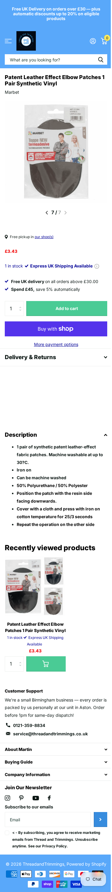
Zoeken (100, 59)
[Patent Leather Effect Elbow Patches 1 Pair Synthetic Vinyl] (35, 586)
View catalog (8, 40)
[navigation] (47, 212)
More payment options (56, 344)
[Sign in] (93, 41)
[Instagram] (7, 798)
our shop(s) (44, 237)
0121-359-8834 (29, 725)
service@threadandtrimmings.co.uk (50, 733)
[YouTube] (36, 798)
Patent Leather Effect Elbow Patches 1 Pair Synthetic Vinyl (35, 627)
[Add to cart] (46, 663)
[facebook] (49, 798)
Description (21, 434)
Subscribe (96, 819)
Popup (96, 265)
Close (54, 749)
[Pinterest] (21, 798)
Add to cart (67, 308)
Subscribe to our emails (29, 806)
